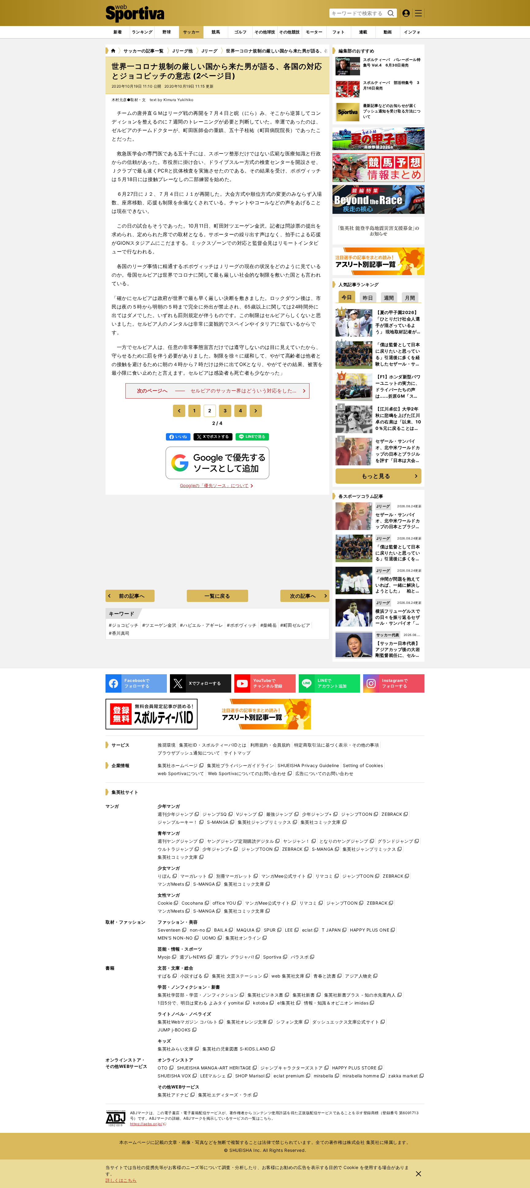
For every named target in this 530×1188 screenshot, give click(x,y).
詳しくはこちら (121, 1180)
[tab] (167, 32)
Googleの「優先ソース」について (214, 485)
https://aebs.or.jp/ (148, 1124)
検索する (390, 13)
